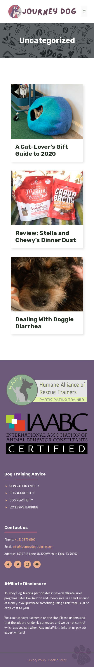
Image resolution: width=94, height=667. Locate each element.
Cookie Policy (57, 660)
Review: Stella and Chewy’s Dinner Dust (45, 237)
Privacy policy (37, 660)
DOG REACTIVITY (21, 500)
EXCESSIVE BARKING (23, 507)
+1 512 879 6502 (25, 539)
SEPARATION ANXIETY (24, 486)
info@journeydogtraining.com (33, 546)
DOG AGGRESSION (22, 493)
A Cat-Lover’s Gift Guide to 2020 (41, 150)
